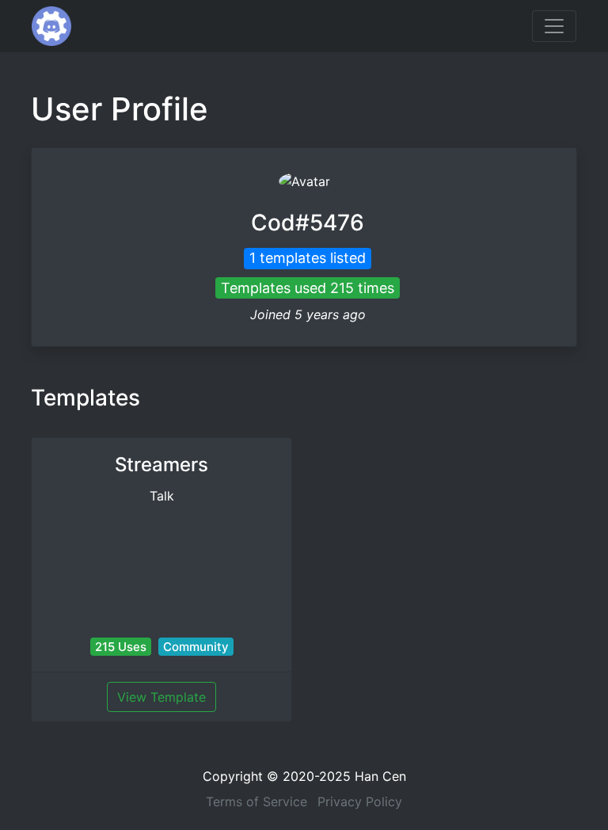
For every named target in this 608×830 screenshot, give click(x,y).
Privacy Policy (359, 801)
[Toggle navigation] (554, 26)
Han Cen (380, 776)
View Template (161, 697)
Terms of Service (256, 801)
